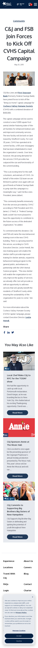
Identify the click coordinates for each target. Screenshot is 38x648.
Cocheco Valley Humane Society (18, 106)
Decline (19, 641)
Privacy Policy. (21, 612)
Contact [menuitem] (28, 584)
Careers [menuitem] (28, 567)
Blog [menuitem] (26, 573)
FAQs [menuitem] (5, 584)
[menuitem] (20, 4)
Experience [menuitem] (8, 561)
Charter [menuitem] (27, 590)
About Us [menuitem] (28, 561)
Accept (19, 636)
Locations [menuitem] (8, 567)
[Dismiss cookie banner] (32, 597)
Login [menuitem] (6, 590)
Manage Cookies (19, 630)
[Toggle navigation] (35, 5)
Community (19, 21)
